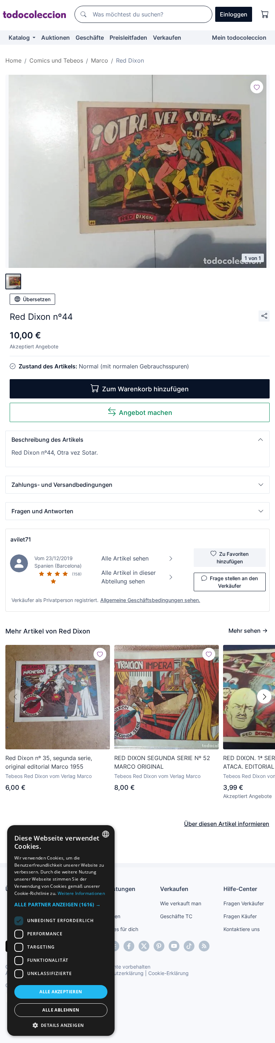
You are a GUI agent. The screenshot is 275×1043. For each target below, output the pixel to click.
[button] (137, 439)
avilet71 (20, 539)
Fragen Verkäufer (243, 903)
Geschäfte (90, 37)
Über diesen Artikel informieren (226, 823)
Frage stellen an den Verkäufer (234, 582)
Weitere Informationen (81, 893)
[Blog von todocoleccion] (204, 946)
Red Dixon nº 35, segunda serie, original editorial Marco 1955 (48, 762)
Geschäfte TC (176, 916)
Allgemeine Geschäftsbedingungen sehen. (150, 600)
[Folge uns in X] (144, 946)
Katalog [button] (20, 37)
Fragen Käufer (240, 916)
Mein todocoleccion (239, 37)
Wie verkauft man (180, 903)
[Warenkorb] (265, 14)
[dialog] (61, 930)
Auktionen (55, 37)
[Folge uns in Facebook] (129, 946)
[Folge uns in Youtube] (174, 946)
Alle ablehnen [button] (60, 1010)
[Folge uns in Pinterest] (159, 946)
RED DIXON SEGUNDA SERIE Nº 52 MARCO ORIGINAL (162, 762)
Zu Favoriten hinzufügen (233, 557)
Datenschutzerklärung (118, 973)
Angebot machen (145, 412)
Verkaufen (167, 37)
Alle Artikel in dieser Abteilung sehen (128, 577)
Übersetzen (36, 299)
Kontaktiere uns (241, 929)
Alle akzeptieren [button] (60, 992)
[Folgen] (256, 86)
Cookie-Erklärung (168, 973)
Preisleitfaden (128, 37)
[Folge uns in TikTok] (189, 946)
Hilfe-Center (240, 888)
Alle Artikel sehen (125, 558)
